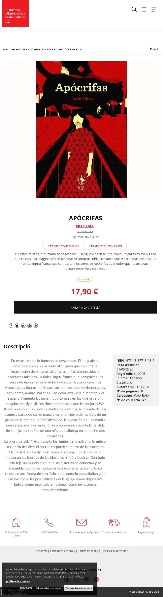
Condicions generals (62, 551)
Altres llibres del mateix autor (105, 246)
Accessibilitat (136, 591)
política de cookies (18, 581)
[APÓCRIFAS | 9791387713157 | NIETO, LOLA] (81, 129)
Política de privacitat (115, 551)
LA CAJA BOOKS (85, 231)
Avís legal (41, 551)
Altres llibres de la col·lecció (63, 246)
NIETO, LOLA (85, 226)
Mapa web (152, 591)
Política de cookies (89, 551)
